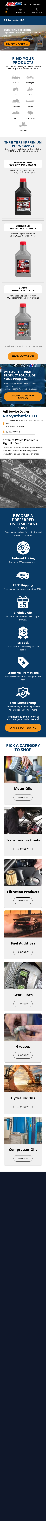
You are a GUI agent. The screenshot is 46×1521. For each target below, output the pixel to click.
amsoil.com (29, 716)
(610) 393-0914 (13, 431)
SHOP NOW (23, 797)
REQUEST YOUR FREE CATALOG (23, 396)
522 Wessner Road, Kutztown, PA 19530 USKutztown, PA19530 (24, 423)
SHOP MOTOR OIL (23, 356)
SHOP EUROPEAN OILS (17, 44)
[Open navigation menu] (39, 20)
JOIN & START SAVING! (23, 727)
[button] (3, 37)
